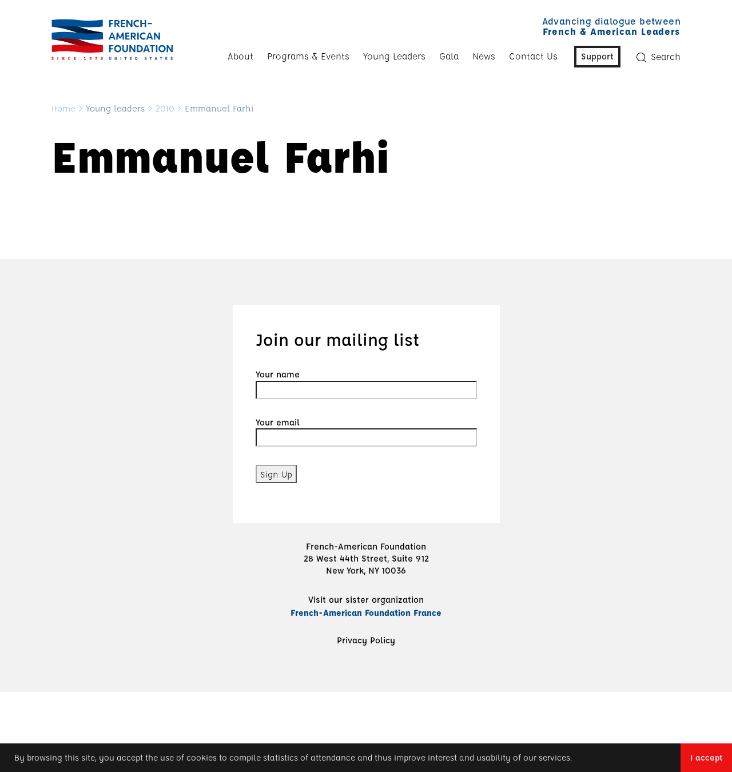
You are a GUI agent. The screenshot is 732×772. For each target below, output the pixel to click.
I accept (706, 757)
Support (597, 56)
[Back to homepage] (109, 39)
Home (63, 108)
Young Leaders (394, 56)
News (483, 56)
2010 (165, 108)
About (240, 56)
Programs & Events (308, 56)
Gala (449, 56)
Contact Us (533, 56)
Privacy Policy (366, 640)
